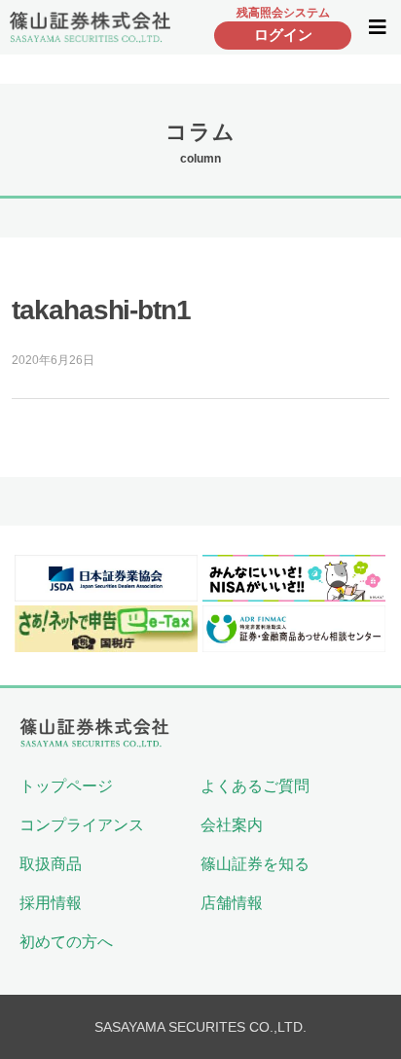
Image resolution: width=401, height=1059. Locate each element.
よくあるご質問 (255, 786)
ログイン (283, 34)
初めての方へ (66, 941)
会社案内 (231, 825)
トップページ (66, 786)
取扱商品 (50, 864)
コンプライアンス (81, 825)
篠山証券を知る (255, 864)
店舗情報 (231, 903)
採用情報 (50, 903)
